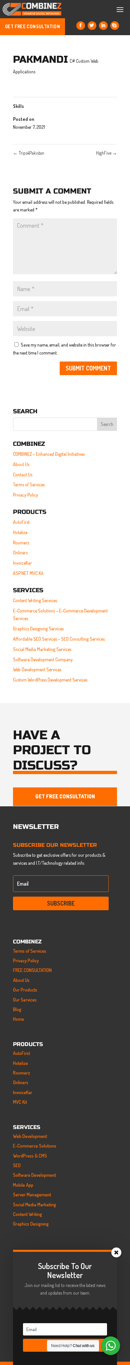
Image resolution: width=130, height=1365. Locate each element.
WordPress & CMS (30, 1156)
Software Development (34, 1175)
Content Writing (27, 1214)
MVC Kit (20, 1102)
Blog (17, 1009)
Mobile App (23, 1185)
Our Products (25, 990)
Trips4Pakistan (28, 153)
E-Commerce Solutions (34, 1146)
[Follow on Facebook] (80, 25)
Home (18, 1019)
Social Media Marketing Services (42, 649)
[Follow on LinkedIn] (103, 25)
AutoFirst (21, 522)
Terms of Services (29, 484)
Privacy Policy (25, 495)
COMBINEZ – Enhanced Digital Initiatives (49, 454)
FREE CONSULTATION (32, 970)
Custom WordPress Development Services (50, 679)
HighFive (106, 153)
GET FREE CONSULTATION (32, 26)
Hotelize (20, 532)
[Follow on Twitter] (92, 25)
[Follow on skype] (114, 25)
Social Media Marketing (34, 1204)
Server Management (32, 1194)
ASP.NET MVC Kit (28, 573)
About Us (21, 464)
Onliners (20, 552)
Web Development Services (37, 669)
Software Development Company (43, 659)
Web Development (30, 1136)
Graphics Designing (31, 1224)
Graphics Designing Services (38, 628)
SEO (17, 1165)
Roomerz (21, 542)
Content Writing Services (35, 600)
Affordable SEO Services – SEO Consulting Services (59, 639)
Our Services (25, 1000)
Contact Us (22, 474)
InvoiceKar (22, 563)
